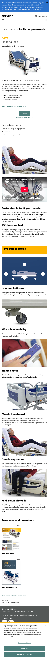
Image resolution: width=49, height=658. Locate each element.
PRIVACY (6, 612)
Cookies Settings (24, 643)
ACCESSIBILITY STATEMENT (24, 612)
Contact (24, 113)
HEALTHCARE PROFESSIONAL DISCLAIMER (18, 615)
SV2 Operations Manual (13, 106)
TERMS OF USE (8, 619)
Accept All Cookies (24, 654)
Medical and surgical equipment (13, 129)
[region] (24, 640)
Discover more (23, 118)
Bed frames (6, 132)
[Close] (45, 625)
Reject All (24, 648)
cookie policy (36, 9)
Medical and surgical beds (11, 135)
